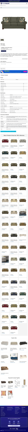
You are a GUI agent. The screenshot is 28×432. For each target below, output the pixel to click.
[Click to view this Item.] (5, 141)
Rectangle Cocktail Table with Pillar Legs (10, 386)
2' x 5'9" (24, 386)
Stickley (11, 350)
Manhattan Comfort (13, 362)
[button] (27, 3)
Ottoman (3, 263)
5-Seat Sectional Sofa (22, 239)
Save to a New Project (24, 58)
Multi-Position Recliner (17, 386)
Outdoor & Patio (3, 413)
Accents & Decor (3, 414)
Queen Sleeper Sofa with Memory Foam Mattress (5, 146)
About (22, 408)
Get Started (25, 71)
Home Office (2, 412)
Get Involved (16, 409)
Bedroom (2, 409)
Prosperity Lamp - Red (10, 397)
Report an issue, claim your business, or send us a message (8, 131)
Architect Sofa (23, 349)
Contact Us (23, 409)
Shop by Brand (3, 415)
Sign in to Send (3, 68)
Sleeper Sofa (21, 145)
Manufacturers (17, 412)
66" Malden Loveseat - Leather (3, 386)
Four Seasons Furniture (22, 362)
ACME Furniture (3, 362)
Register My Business (14, 425)
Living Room (2, 408)
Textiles (2, 396)
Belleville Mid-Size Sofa (13, 349)
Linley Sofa (4, 373)
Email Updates (24, 412)
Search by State (9, 409)
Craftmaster (3, 45)
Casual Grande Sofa (23, 361)
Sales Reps (16, 413)
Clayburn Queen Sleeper (4, 349)
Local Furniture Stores (10, 408)
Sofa (20, 157)
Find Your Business (17, 408)
